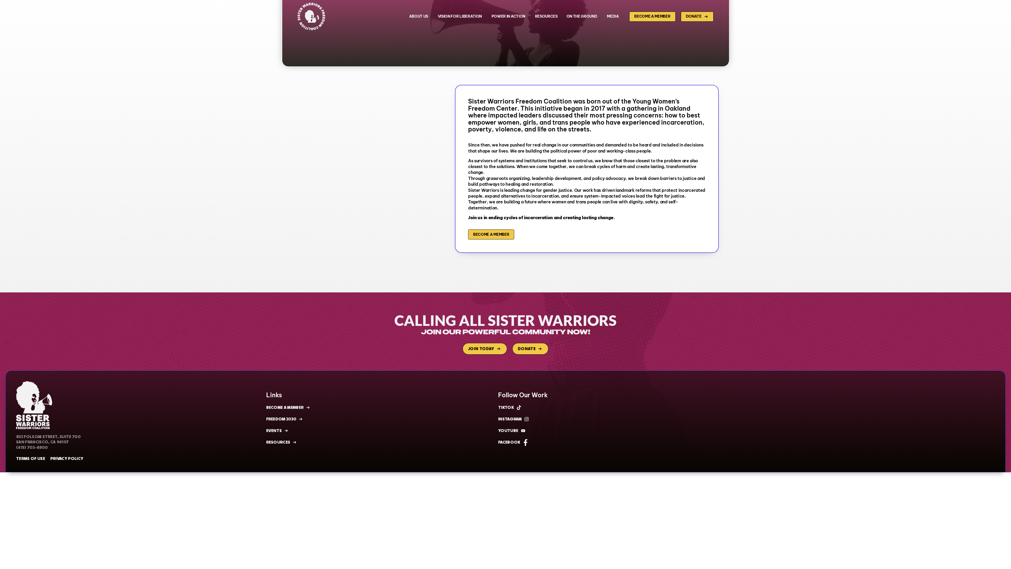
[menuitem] (419, 16)
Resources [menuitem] (546, 16)
